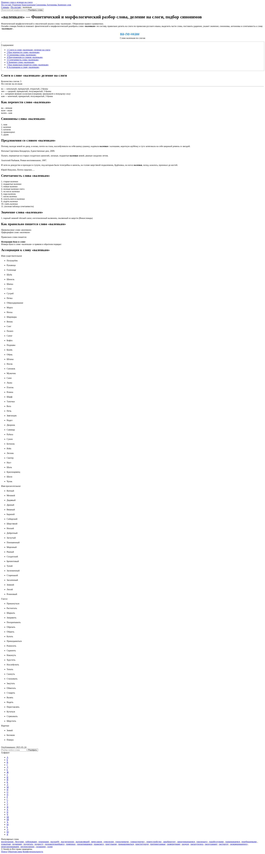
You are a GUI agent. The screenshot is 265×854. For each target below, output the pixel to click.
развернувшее (173, 844)
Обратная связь (15, 851)
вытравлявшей (83, 841)
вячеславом (96, 841)
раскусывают (211, 844)
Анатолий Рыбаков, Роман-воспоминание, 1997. (24, 160)
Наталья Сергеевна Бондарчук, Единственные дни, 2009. (28, 151)
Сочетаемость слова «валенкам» (23, 60)
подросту (39, 844)
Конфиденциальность (33, 851)
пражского (99, 844)
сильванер (41, 846)
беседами (19, 841)
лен (2, 91)
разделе (185, 844)
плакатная (6, 844)
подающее (17, 844)
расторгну (224, 844)
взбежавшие (31, 841)
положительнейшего (54, 844)
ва (2, 89)
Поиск (4, 851)
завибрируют (169, 841)
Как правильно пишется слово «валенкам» (28, 65)
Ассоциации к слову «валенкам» (23, 67)
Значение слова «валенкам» (21, 62)
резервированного (238, 844)
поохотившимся (84, 844)
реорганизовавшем (10, 846)
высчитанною (67, 841)
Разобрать (32, 750)
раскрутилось (197, 844)
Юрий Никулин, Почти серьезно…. (18, 170)
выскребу (55, 841)
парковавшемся (232, 841)
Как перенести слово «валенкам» (23, 52)
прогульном (111, 844)
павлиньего (202, 841)
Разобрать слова (35, 10)
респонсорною (27, 846)
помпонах (70, 844)
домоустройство (153, 841)
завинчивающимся (186, 841)
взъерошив (44, 841)
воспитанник (7, 841)
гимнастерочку (137, 841)
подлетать (28, 844)
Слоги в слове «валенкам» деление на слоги (28, 50)
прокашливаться (126, 844)
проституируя (142, 844)
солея (49, 846)
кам (3, 96)
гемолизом (109, 841)
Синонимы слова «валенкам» (21, 55)
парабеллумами (216, 841)
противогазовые (157, 844)
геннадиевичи (122, 841)
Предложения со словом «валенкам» (25, 57)
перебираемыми (249, 841)
